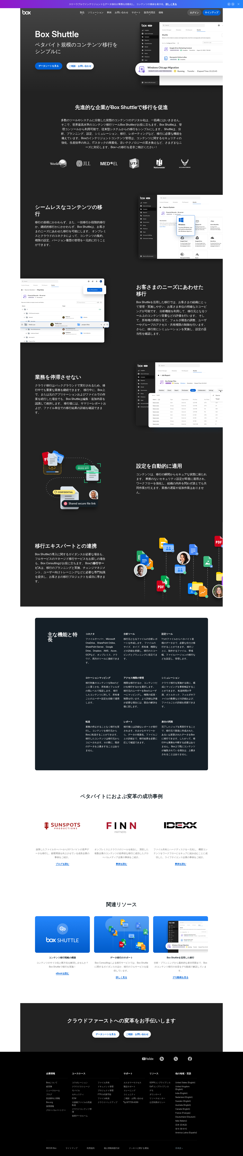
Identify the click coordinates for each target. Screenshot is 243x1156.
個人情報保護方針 (112, 1148)
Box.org (49, 1102)
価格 (161, 12)
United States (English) (185, 1082)
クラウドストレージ (81, 1086)
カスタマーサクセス (132, 1082)
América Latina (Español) (186, 1132)
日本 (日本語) (181, 1125)
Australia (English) (183, 1105)
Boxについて (51, 1082)
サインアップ (211, 12)
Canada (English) (182, 1109)
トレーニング (129, 1090)
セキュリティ (78, 1094)
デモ (151, 1090)
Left (229, 4)
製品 (82, 12)
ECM (74, 1098)
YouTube (148, 1059)
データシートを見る (49, 65)
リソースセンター (157, 1098)
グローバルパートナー (56, 1110)
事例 (109, 12)
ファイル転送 (104, 1098)
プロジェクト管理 (105, 1090)
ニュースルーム (53, 1090)
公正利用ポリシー (157, 1102)
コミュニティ (129, 1094)
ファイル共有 (104, 1082)
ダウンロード (155, 1094)
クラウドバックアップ (107, 1102)
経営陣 (49, 1086)
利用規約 (91, 1148)
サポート (136, 12)
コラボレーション (80, 1082)
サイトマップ (71, 1148)
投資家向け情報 (53, 1098)
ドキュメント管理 (105, 1086)
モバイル (76, 1090)
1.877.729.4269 (132, 1102)
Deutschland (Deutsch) (185, 1117)
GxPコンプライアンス (159, 1086)
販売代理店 (149, 12)
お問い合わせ (121, 12)
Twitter (176, 1059)
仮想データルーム (80, 1116)
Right (233, 4)
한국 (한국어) (181, 1128)
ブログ (49, 1094)
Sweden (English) (183, 1101)
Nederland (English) (184, 1097)
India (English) (181, 1093)
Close (238, 4)
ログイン (194, 12)
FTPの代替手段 (104, 1094)
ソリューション (96, 12)
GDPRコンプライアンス (160, 1082)
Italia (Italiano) (181, 1121)
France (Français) (182, 1113)
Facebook (190, 1059)
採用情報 (50, 1106)
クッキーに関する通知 (139, 1148)
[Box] (26, 12)
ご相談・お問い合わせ (80, 66)
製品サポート (129, 1086)
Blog (162, 1059)
